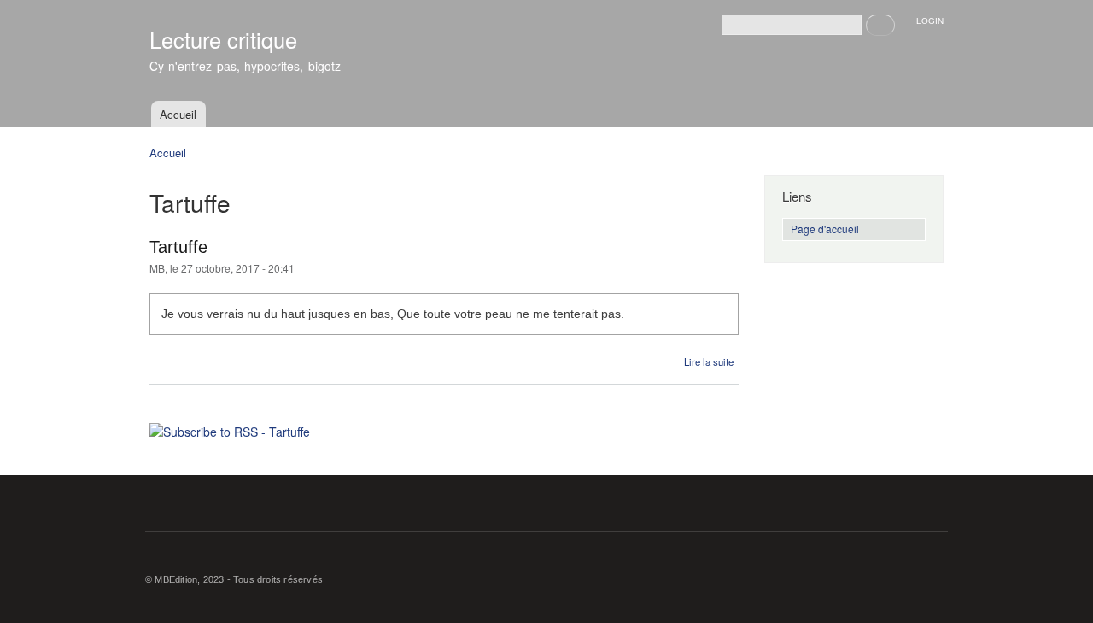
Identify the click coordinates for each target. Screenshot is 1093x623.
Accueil (178, 114)
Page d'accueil (825, 228)
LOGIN (930, 21)
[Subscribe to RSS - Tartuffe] (229, 425)
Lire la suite (709, 361)
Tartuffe (178, 247)
